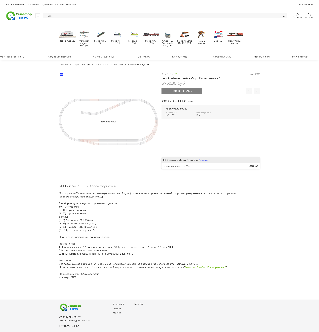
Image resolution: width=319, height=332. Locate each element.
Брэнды (218, 41)
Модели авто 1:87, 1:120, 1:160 (184, 42)
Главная (63, 65)
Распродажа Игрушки (59, 57)
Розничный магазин (15, 5)
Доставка (47, 5)
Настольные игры (221, 57)
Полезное (71, 5)
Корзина (117, 313)
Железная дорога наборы (84, 43)
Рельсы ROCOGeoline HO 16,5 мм (131, 65)
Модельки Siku (262, 57)
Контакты (34, 5)
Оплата (59, 5)
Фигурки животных (104, 57)
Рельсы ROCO (102, 65)
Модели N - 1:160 (134, 42)
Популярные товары (234, 42)
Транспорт (143, 57)
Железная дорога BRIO (12, 57)
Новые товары (67, 41)
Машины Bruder (300, 57)
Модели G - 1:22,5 (151, 42)
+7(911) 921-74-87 (69, 326)
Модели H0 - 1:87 (101, 42)
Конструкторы (180, 57)
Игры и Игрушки (201, 42)
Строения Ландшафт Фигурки (168, 43)
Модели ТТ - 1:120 (117, 42)
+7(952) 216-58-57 (304, 5)
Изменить (203, 160)
